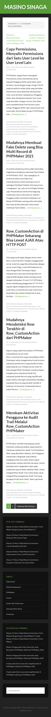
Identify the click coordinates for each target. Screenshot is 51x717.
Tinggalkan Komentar (15, 163)
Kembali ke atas (25, 710)
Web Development (13, 587)
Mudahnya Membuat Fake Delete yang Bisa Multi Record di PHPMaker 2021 (24, 149)
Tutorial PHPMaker (19, 134)
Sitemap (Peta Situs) (14, 609)
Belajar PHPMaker (24, 124)
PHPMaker (28, 122)
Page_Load (36, 306)
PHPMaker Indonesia (27, 129)
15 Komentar (11, 252)
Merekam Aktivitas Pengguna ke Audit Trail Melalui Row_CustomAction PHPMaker (23, 422)
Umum (8, 598)
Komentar (10, 614)
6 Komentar (11, 70)
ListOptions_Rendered (29, 127)
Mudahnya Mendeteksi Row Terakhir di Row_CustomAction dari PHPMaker (23, 328)
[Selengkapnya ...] (19, 114)
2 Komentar (11, 345)
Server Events (28, 132)
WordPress (31, 708)
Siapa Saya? (10, 581)
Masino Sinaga (25, 7)
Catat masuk (42, 708)
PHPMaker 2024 (12, 129)
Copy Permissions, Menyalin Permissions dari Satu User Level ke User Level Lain (25, 56)
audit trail (21, 493)
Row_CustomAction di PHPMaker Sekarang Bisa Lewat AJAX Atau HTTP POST (25, 238)
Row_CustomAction (14, 132)
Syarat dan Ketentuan (14, 603)
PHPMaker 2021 (38, 218)
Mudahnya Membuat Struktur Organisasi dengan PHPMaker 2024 (35, 38)
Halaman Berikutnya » (26, 506)
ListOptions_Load (13, 127)
